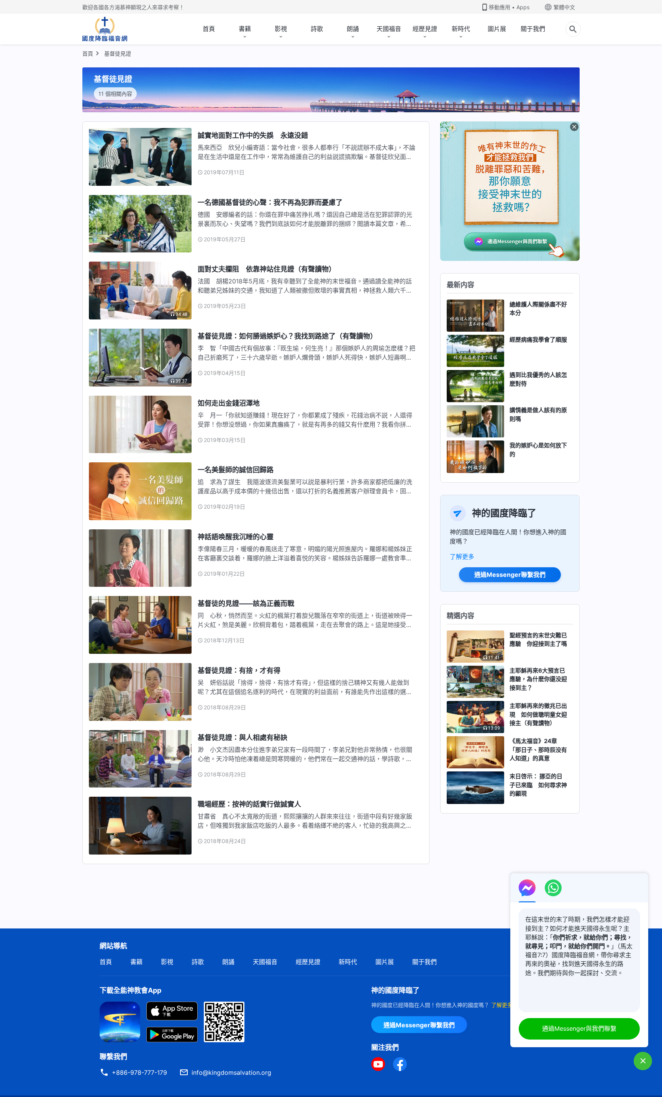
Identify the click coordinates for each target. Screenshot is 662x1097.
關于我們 (533, 29)
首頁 (209, 29)
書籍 (245, 29)
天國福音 (389, 29)
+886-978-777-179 (139, 1072)
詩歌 (317, 29)
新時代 (461, 29)
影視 (281, 29)
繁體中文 (564, 7)
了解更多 (462, 556)
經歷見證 (425, 29)
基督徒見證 (117, 53)
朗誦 (353, 29)
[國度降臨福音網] (104, 29)
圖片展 (497, 29)
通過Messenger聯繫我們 (510, 574)
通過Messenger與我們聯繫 (579, 1028)
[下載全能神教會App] (120, 1021)
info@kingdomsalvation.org (231, 1072)
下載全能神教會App (130, 990)
